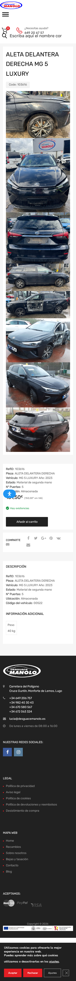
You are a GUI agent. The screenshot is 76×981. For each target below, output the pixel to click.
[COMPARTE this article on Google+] (43, 538)
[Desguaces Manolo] (21, 5)
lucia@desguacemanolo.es (27, 719)
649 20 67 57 (34, 33)
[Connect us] (7, 752)
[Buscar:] (32, 36)
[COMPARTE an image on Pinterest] (50, 538)
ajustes (54, 962)
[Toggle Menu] (5, 15)
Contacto (12, 865)
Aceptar (12, 973)
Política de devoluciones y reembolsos (31, 804)
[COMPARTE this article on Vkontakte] (58, 538)
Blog (9, 871)
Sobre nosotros (16, 853)
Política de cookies (18, 798)
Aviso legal (13, 792)
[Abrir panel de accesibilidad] (9, 494)
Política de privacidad (20, 786)
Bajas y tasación (17, 859)
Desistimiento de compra (22, 811)
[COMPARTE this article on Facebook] (27, 538)
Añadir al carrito (27, 522)
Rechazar (32, 973)
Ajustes (52, 973)
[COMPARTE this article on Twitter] (35, 538)
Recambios (13, 847)
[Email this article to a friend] (27, 545)
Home (10, 840)
